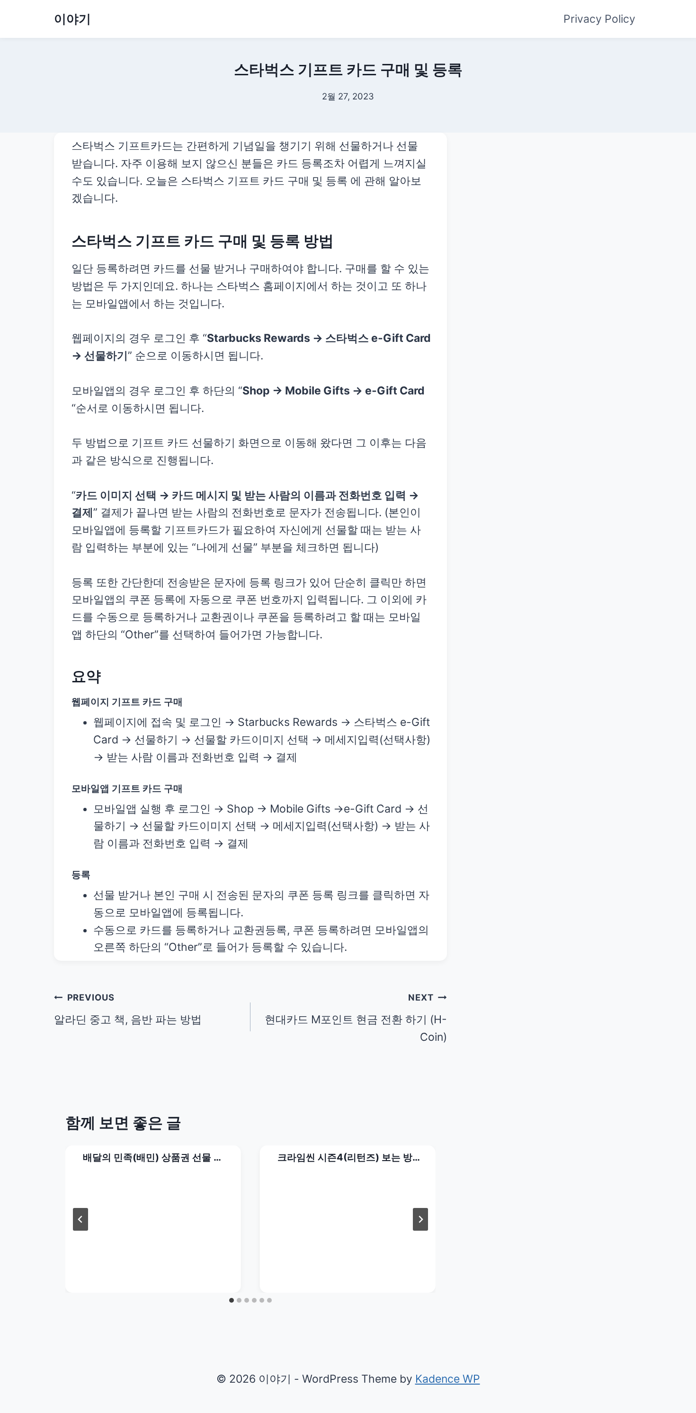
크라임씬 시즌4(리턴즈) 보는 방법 (344, 1158)
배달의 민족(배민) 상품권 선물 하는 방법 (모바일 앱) (153, 1158)
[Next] (420, 1219)
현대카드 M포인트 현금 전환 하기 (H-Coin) (356, 1018)
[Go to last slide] (80, 1219)
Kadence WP (447, 1379)
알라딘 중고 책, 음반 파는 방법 (128, 1009)
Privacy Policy (599, 19)
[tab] (231, 1300)
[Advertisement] (563, 192)
